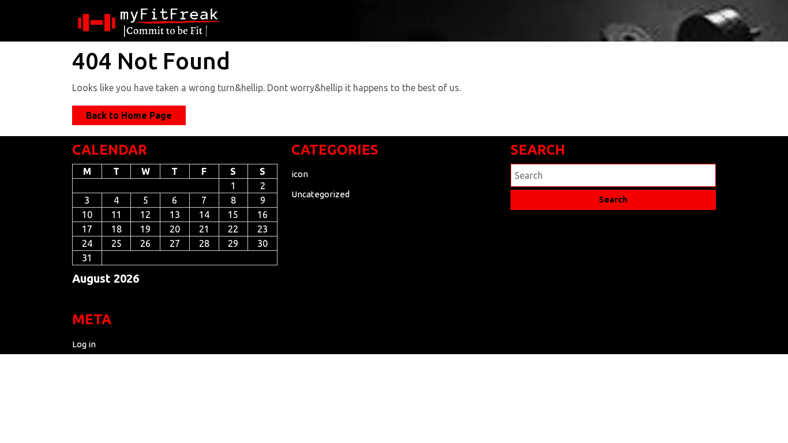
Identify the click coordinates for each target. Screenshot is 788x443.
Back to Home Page (136, 117)
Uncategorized (320, 194)
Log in (84, 344)
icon (299, 174)
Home (262, 20)
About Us (324, 20)
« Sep (83, 299)
